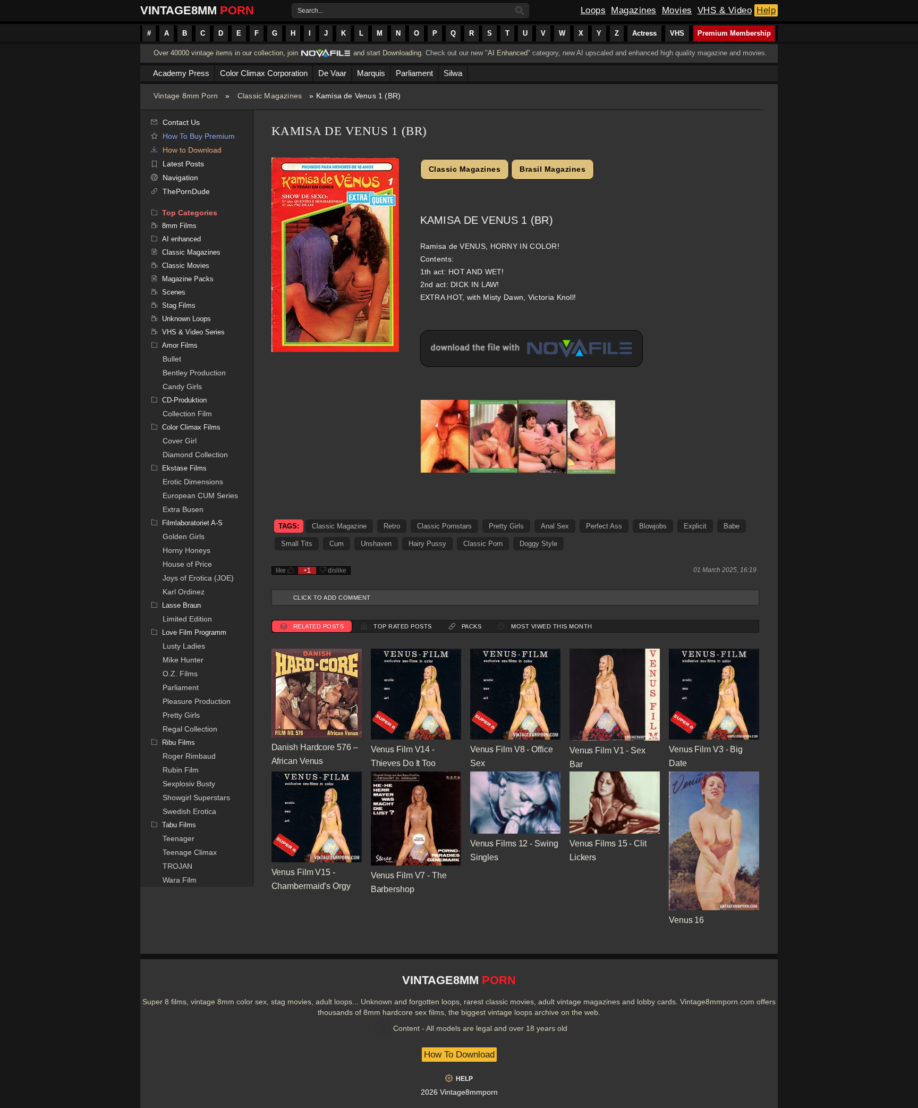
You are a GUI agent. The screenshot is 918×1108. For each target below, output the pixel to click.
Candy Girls (182, 386)
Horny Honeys (186, 550)
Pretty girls (506, 526)
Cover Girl (180, 441)
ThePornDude (186, 191)
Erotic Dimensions (193, 481)
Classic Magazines (269, 95)
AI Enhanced (508, 53)
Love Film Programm (194, 632)
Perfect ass (604, 526)
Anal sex (555, 526)
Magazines (634, 10)
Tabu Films (179, 825)
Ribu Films (178, 742)
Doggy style (538, 544)
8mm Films (179, 226)
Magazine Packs (188, 279)
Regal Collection (190, 729)
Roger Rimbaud (189, 756)
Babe (732, 526)
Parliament (181, 687)
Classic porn (483, 544)
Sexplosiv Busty (189, 783)
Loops (593, 10)
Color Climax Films (191, 427)
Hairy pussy (427, 544)
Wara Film (180, 880)
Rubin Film (181, 770)
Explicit (695, 526)
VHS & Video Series (193, 332)
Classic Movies (185, 266)
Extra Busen (183, 509)
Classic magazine (339, 526)
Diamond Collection (195, 454)
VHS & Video (725, 10)
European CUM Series (200, 495)
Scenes (173, 292)
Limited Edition (187, 619)
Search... (310, 10)
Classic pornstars (444, 526)
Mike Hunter (183, 660)
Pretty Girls (181, 715)
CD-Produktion (184, 400)
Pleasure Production (197, 701)
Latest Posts (183, 164)
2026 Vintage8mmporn (459, 1092)
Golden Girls (184, 536)
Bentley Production (194, 372)
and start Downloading (387, 53)
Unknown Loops (186, 319)
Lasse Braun (181, 605)
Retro (392, 526)
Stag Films (179, 305)
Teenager (178, 838)
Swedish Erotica (189, 811)
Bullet (172, 359)
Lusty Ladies (184, 646)
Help (766, 10)
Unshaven (376, 544)
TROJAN (177, 866)
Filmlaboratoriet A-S (192, 523)
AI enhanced (181, 239)
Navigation (180, 177)
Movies (677, 10)
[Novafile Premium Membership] (325, 56)
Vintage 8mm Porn (186, 95)
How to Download (192, 150)
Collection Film (187, 413)
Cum (336, 544)
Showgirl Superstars (196, 797)
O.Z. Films (180, 673)
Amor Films (180, 345)
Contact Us (181, 122)
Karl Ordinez (184, 591)
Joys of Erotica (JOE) (198, 578)
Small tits (296, 544)
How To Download (459, 1055)
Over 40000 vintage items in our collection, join (226, 53)
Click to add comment (332, 597)
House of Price (187, 564)
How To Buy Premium (199, 136)
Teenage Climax (190, 852)
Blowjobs (653, 526)
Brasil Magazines (552, 169)
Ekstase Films (184, 468)
